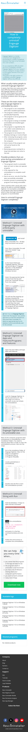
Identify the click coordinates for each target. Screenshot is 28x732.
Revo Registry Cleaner (8, 693)
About (4, 660)
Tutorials (5, 678)
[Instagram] (16, 720)
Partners (4, 666)
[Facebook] (5, 720)
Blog (3, 663)
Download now (14, 584)
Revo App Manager (7, 701)
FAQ (3, 675)
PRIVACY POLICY (19, 729)
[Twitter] (11, 720)
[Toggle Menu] (25, 2)
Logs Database (6, 683)
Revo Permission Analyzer (9, 698)
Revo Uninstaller (7, 690)
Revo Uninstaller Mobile (9, 695)
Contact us (5, 668)
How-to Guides (6, 681)
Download (10, 238)
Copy (7, 521)
